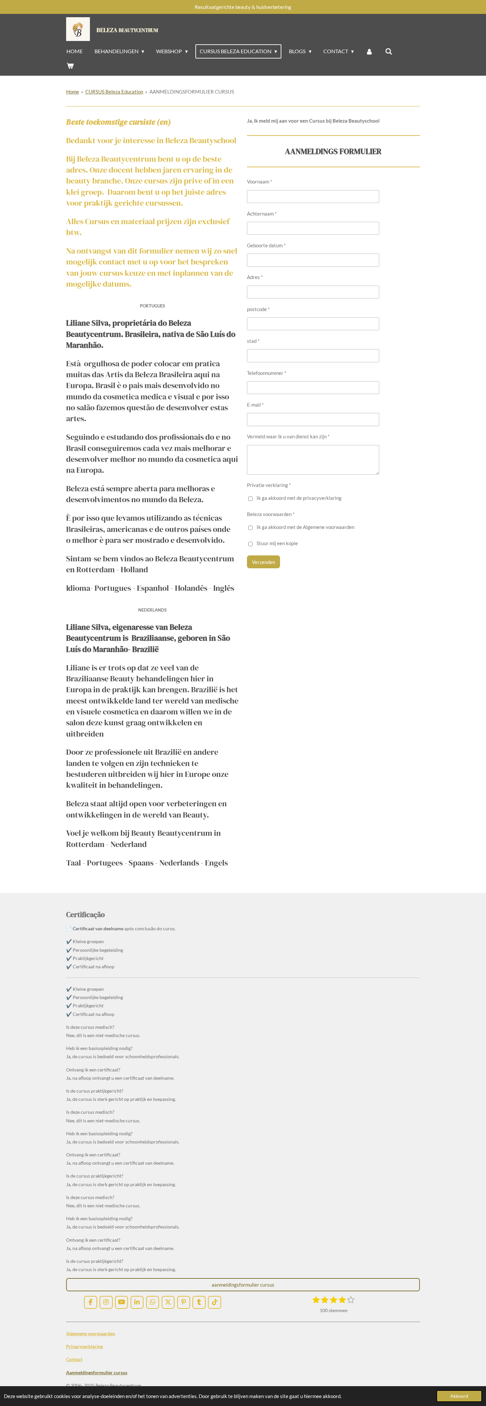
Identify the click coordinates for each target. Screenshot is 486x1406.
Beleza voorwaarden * (271, 514)
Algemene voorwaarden (90, 1333)
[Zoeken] (388, 51)
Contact (74, 1359)
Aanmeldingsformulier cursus (96, 1372)
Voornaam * (259, 181)
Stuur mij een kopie (277, 543)
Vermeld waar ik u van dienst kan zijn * (288, 436)
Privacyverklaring (84, 1346)
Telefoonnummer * (266, 373)
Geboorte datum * (266, 245)
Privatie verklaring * (269, 485)
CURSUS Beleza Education (114, 92)
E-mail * (255, 405)
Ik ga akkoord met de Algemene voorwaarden (305, 527)
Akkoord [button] (459, 1396)
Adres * (255, 277)
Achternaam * (262, 214)
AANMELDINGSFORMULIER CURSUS (191, 92)
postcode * (258, 309)
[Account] (369, 51)
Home (72, 92)
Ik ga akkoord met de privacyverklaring (299, 498)
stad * (253, 341)
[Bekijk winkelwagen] (70, 65)
